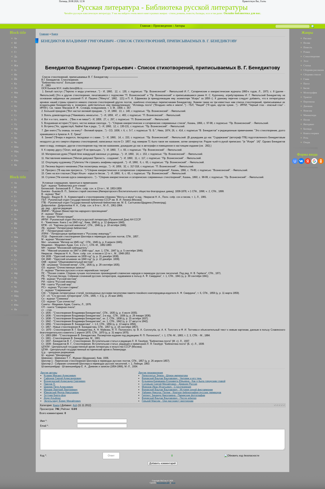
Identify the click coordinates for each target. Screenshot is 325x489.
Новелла (307, 110)
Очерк (306, 142)
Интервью (308, 124)
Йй (15, 79)
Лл (15, 88)
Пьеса (306, 83)
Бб (15, 42)
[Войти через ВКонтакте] (301, 161)
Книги (55, 34)
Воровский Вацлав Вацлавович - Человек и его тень (172, 378)
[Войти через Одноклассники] (321, 161)
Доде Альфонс (52, 398)
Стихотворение (311, 56)
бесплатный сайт (163, 483)
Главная (145, 25)
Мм (16, 92)
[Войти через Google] (314, 161)
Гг (15, 51)
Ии (15, 74)
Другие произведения (150, 372)
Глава (306, 79)
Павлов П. (49, 384)
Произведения (162, 25)
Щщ (16, 151)
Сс (15, 115)
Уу (15, 124)
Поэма (306, 42)
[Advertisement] (20, 374)
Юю (16, 160)
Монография (310, 92)
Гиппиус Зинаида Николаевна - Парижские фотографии (173, 395)
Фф (15, 128)
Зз (15, 70)
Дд (15, 56)
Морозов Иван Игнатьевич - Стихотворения (166, 386)
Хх (15, 133)
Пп (15, 106)
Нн (15, 97)
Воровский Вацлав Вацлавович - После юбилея (169, 398)
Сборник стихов (312, 74)
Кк (15, 83)
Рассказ (307, 38)
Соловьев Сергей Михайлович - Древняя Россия (169, 384)
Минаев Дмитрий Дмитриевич (60, 389)
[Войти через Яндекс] (308, 161)
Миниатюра (309, 115)
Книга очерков (311, 133)
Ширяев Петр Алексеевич (58, 386)
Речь (305, 137)
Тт (15, 119)
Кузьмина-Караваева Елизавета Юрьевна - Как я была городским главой (183, 381)
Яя (15, 165)
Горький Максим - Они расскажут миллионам (167, 401)
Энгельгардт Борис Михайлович (62, 401)
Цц (15, 137)
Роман (306, 51)
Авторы (180, 25)
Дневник (307, 106)
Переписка (309, 101)
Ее (15, 61)
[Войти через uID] (295, 161)
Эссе (305, 61)
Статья (307, 65)
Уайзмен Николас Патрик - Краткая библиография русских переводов (181, 392)
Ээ (15, 155)
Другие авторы (48, 372)
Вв (15, 47)
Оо (15, 101)
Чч (15, 142)
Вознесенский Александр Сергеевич (64, 381)
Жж (16, 65)
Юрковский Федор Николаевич (61, 392)
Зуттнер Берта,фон (55, 395)
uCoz (173, 483)
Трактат (307, 97)
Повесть (307, 47)
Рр (15, 110)
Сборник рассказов (313, 70)
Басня (306, 88)
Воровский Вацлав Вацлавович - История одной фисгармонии (177, 389)
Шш (16, 146)
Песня (306, 119)
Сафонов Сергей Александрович (62, 378)
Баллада (307, 128)
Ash (75, 405)
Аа (15, 38)
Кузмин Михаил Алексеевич (60, 375)
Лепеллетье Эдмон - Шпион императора (165, 375)
